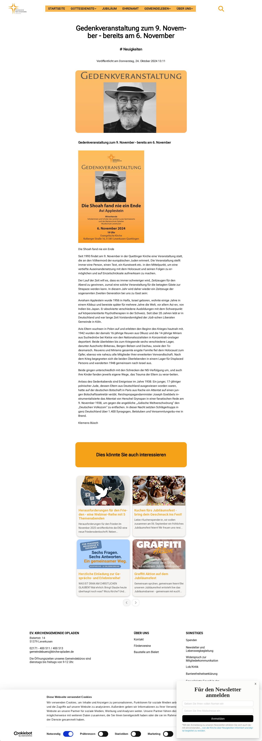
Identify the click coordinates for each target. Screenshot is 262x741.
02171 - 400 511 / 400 (44, 648)
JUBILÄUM (109, 8)
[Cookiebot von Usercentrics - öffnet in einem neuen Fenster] (23, 734)
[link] (83, 9)
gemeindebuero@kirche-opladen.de (52, 651)
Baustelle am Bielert (146, 652)
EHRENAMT (130, 8)
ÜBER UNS (184, 8)
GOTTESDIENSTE (82, 8)
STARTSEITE (56, 8)
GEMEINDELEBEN (156, 8)
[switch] (103, 734)
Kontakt (139, 639)
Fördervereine (142, 646)
